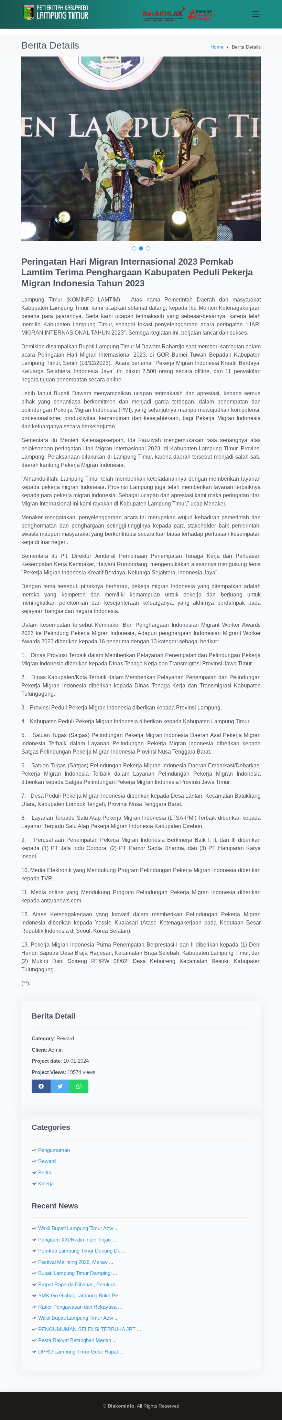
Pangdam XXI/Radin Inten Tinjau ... (77, 1240)
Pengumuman (54, 1150)
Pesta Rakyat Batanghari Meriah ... (77, 1340)
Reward (47, 1161)
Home (217, 47)
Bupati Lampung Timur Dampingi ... (77, 1273)
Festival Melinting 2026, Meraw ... (75, 1262)
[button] (134, 248)
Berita (44, 1172)
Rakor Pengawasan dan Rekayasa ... (80, 1307)
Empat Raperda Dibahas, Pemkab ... (79, 1284)
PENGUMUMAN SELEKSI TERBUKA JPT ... (89, 1329)
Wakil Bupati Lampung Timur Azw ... (78, 1228)
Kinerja (46, 1183)
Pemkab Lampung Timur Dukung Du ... (82, 1251)
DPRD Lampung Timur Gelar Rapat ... (80, 1352)
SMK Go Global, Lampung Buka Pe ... (80, 1295)
